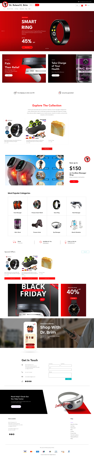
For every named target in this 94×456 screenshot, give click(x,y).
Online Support (46, 243)
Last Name (62, 363)
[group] (47, 131)
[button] (82, 5)
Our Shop (72, 426)
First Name (51, 363)
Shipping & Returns (74, 436)
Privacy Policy (73, 433)
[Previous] (3, 31)
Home (72, 422)
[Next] (90, 31)
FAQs (72, 438)
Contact (72, 431)
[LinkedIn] (29, 381)
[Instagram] (30, 381)
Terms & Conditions (74, 435)
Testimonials (73, 427)
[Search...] (37, 5)
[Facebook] (25, 381)
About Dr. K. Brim (74, 424)
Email (50, 367)
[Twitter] (27, 381)
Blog (71, 429)
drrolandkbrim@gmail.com (30, 376)
